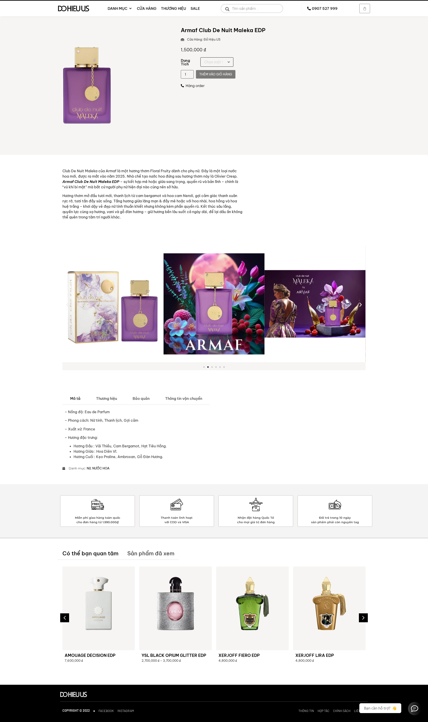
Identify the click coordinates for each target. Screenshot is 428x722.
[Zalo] (414, 708)
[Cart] (364, 8)
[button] (67, 304)
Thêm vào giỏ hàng (215, 74)
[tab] (75, 398)
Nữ (89, 468)
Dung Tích (185, 62)
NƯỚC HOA (100, 468)
